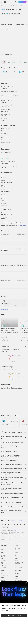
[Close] (26, 583)
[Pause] (26, 601)
